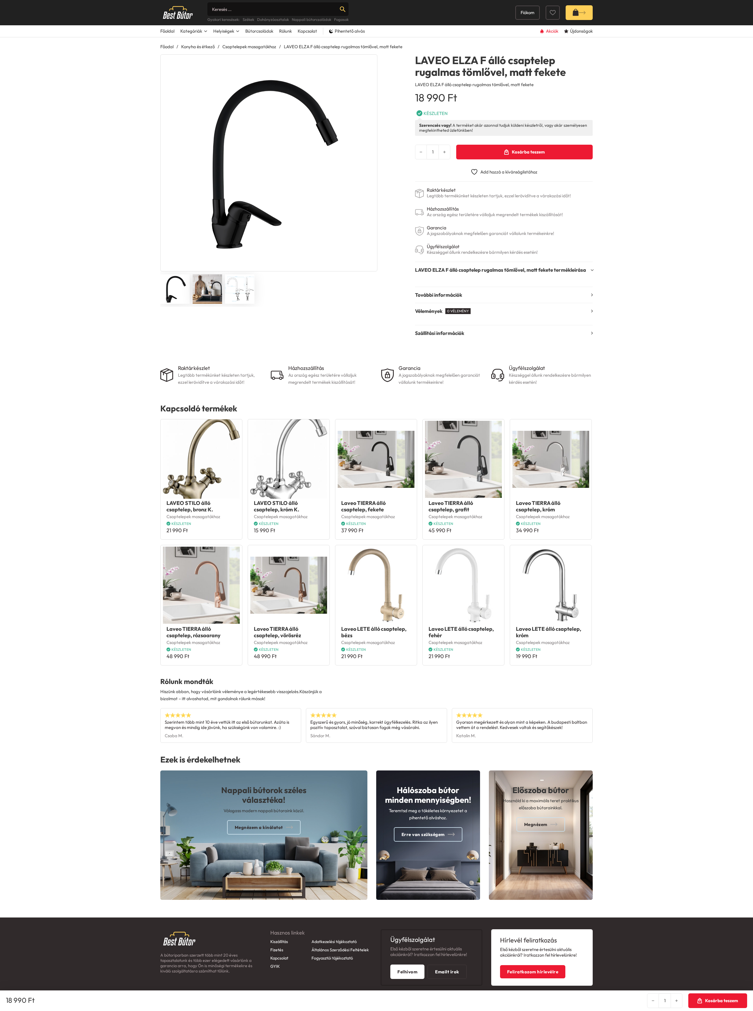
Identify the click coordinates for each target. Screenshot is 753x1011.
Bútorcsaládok (259, 31)
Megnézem (535, 824)
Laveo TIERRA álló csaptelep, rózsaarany (193, 632)
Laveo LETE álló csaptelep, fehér (461, 632)
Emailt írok (447, 972)
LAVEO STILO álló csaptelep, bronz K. (189, 506)
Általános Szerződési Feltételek (340, 949)
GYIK (275, 966)
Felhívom (407, 972)
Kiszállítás (279, 941)
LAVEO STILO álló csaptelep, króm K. (276, 506)
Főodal (167, 46)
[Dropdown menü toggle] (205, 31)
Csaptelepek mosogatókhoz (249, 46)
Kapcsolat (307, 31)
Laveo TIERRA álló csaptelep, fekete (363, 506)
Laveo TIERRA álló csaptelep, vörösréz (277, 632)
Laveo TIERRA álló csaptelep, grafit (451, 506)
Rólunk (285, 31)
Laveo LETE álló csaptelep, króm (548, 632)
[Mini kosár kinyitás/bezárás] (579, 12)
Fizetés (276, 949)
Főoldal (167, 31)
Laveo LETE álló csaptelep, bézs (374, 632)
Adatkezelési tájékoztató (334, 941)
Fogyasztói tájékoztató (332, 958)
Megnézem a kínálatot (259, 827)
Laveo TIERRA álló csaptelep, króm (538, 506)
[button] (369, 62)
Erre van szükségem (423, 834)
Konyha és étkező (198, 46)
